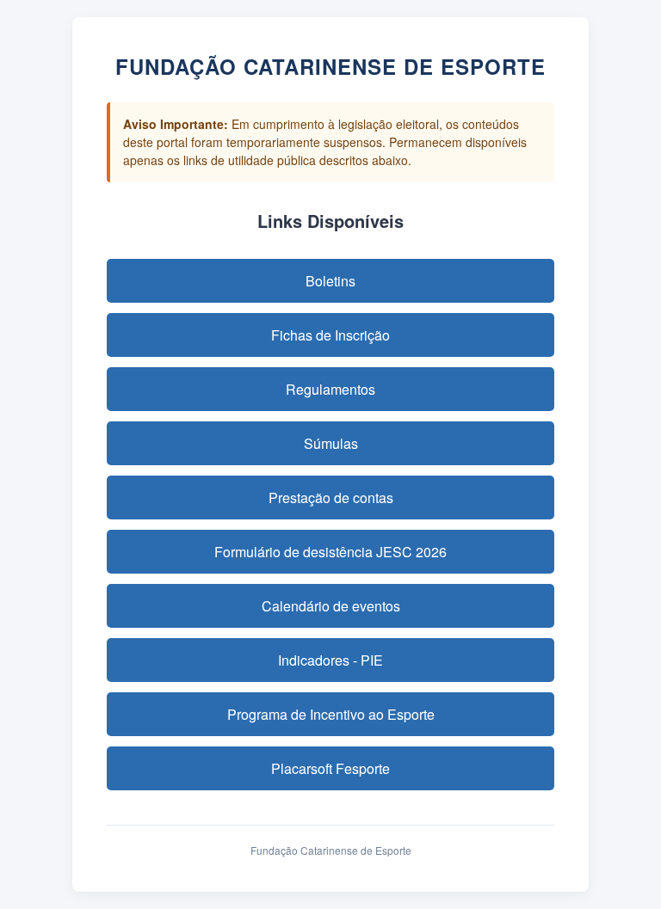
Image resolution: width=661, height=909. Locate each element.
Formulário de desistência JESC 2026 (330, 552)
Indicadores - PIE (330, 660)
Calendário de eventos (331, 606)
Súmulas (331, 443)
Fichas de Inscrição (330, 335)
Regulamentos (330, 389)
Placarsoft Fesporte (330, 768)
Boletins (330, 281)
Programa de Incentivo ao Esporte (331, 714)
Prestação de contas (331, 497)
